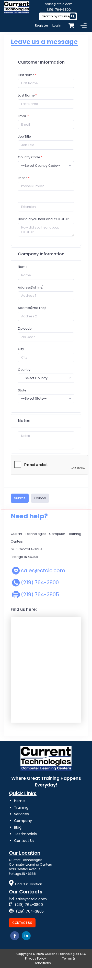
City (21, 349)
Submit (19, 498)
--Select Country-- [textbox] (36, 378)
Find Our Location (28, 884)
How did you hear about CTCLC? (43, 219)
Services (21, 814)
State (22, 390)
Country (24, 369)
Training (21, 807)
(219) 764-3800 (59, 9)
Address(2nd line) (32, 308)
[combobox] (46, 165)
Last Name (26, 95)
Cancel (40, 498)
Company (23, 820)
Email (22, 116)
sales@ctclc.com (59, 4)
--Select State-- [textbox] (34, 398)
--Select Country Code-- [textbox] (41, 165)
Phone (22, 178)
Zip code (24, 328)
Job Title (24, 136)
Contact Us (24, 840)
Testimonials (25, 833)
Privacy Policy (35, 958)
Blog (17, 827)
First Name (26, 75)
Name (22, 267)
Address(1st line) (30, 287)
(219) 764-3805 (40, 594)
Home (19, 800)
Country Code (30, 157)
